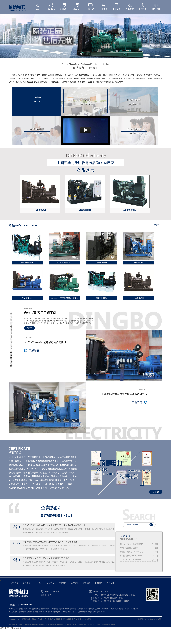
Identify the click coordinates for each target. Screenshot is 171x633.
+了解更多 (155, 225)
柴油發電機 (30, 624)
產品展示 (77, 9)
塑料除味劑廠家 (89, 609)
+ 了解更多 (155, 492)
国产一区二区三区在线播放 (10, 628)
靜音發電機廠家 (20, 612)
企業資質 (130, 9)
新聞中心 (90, 9)
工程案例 (117, 9)
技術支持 (104, 9)
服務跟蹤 (143, 9)
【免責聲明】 (88, 619)
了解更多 (29, 328)
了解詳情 (34, 350)
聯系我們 (156, 9)
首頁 (38, 9)
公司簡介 (51, 9)
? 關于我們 (85, 67)
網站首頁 (14, 583)
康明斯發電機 (68, 619)
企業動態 (50, 507)
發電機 (139, 75)
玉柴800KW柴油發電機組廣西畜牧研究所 (124, 394)
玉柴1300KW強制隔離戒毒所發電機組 (45, 342)
